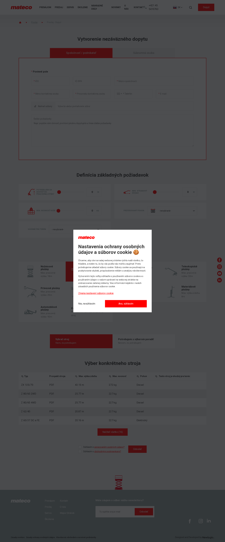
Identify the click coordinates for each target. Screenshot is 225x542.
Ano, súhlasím (125, 303)
